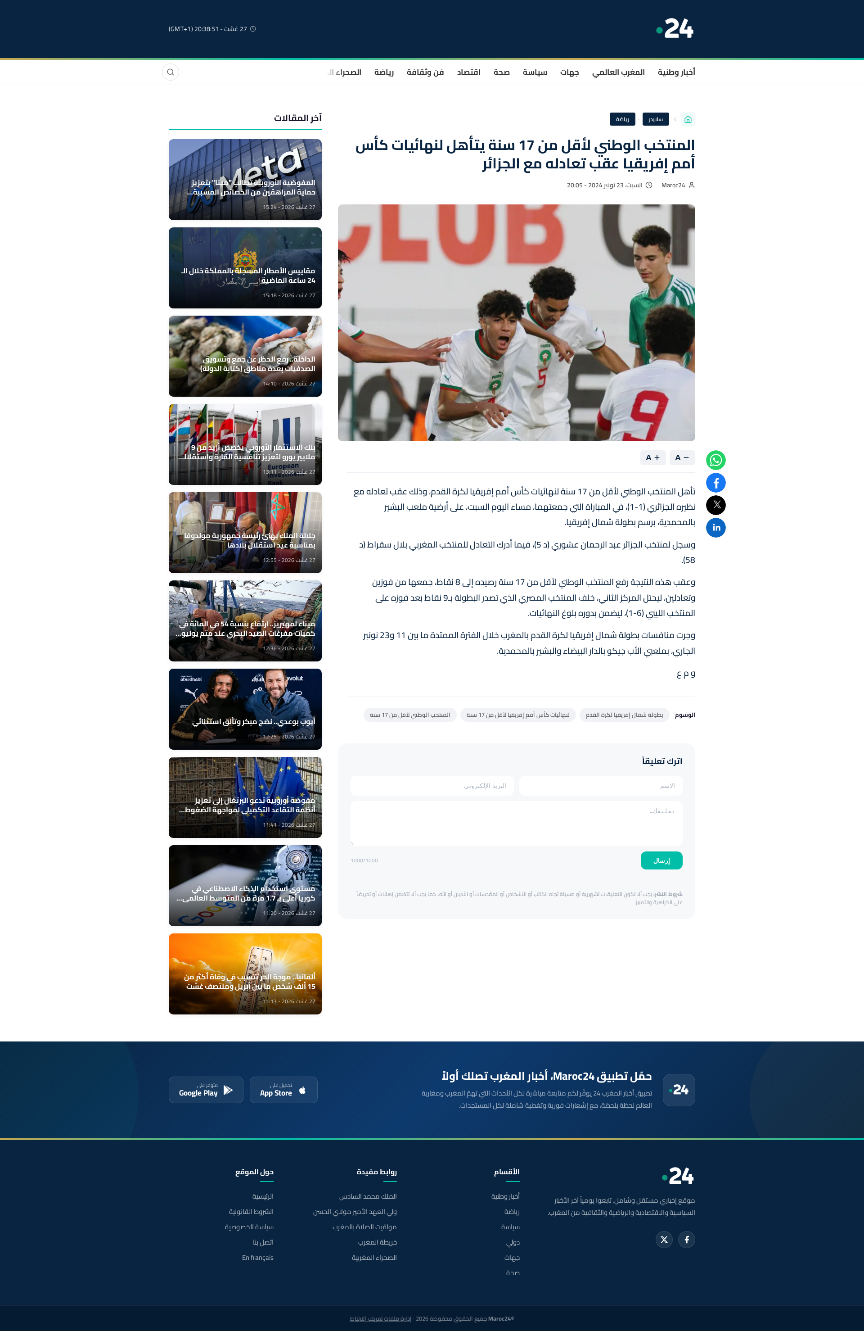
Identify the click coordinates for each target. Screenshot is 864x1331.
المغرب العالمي (618, 72)
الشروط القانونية (251, 1211)
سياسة (535, 72)
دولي (513, 1242)
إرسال (661, 860)
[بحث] (170, 72)
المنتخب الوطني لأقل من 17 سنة (410, 714)
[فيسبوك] (686, 1239)
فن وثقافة (425, 72)
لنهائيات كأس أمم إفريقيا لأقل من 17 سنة (518, 714)
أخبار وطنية (676, 72)
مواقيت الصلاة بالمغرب (364, 1227)
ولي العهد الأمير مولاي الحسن (354, 1211)
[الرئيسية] (688, 119)
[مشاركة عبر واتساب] (716, 460)
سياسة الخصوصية (249, 1227)
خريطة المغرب (377, 1242)
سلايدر (656, 119)
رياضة (384, 72)
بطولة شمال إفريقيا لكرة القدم (624, 714)
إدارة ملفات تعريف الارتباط (381, 1318)
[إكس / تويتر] (664, 1239)
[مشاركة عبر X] (716, 505)
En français (258, 1257)
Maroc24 (673, 185)
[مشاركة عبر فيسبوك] (716, 483)
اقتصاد (469, 72)
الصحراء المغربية (333, 72)
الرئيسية (263, 1196)
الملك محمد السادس (367, 1196)
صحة (502, 72)
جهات (569, 72)
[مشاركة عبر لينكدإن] (716, 528)
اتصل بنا (263, 1242)
